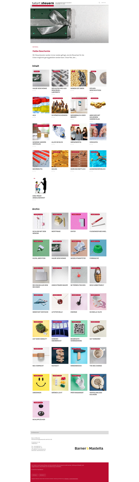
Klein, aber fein (39, 258)
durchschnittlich (78, 169)
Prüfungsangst (77, 393)
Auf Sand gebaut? (40, 339)
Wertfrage (56, 231)
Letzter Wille (57, 312)
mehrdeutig (37, 169)
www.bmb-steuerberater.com (38, 450)
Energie (74, 312)
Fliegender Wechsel (98, 231)
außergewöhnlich (97, 169)
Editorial (35, 47)
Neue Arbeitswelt (97, 285)
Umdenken (37, 393)
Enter (73, 231)
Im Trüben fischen (78, 285)
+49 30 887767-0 (37, 446)
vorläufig (94, 142)
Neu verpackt (38, 366)
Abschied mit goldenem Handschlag (95, 117)
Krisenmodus (76, 366)
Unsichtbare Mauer (60, 285)
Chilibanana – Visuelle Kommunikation (71, 478)
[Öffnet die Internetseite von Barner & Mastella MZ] (89, 448)
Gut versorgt (95, 339)
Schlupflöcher (39, 419)
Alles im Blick (57, 142)
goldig (54, 169)
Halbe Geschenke (41, 51)
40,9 (34, 115)
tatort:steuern (43, 4)
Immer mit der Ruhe (40, 312)
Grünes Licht (57, 393)
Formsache (94, 258)
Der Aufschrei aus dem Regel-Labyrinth (59, 90)
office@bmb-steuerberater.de (38, 449)
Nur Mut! (55, 366)
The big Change (96, 366)
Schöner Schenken (59, 115)
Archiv (103, 2)
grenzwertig (76, 142)
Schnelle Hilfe (96, 312)
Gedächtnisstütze (78, 258)
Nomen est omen (77, 88)
